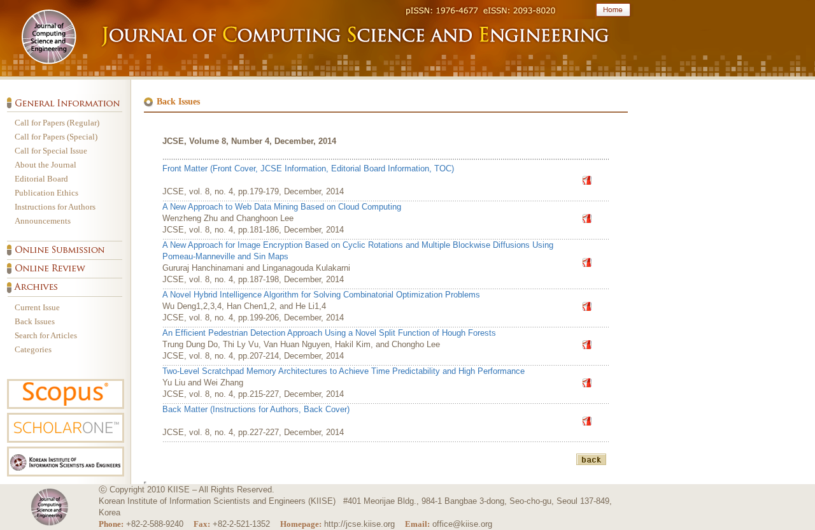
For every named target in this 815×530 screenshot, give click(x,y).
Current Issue (37, 307)
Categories (33, 349)
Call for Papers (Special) (56, 136)
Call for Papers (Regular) (57, 122)
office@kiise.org (462, 524)
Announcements (43, 221)
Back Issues (35, 321)
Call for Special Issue (51, 150)
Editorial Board (41, 178)
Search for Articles (46, 335)
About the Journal (45, 164)
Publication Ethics (46, 192)
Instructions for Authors (55, 206)
